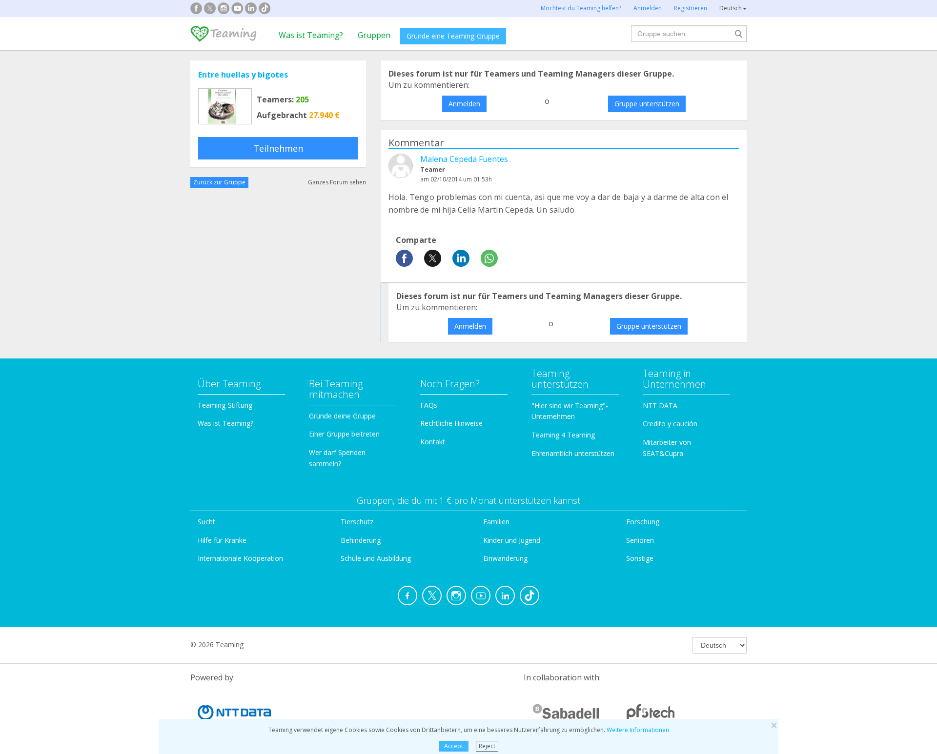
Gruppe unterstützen (646, 103)
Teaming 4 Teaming (563, 434)
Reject (487, 746)
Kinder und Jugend (511, 540)
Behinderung (361, 540)
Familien (496, 521)
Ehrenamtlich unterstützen (572, 453)
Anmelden (464, 103)
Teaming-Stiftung (225, 405)
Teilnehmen (278, 148)
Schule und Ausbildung (376, 558)
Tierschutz (357, 521)
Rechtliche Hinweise (451, 423)
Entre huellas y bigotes (243, 74)
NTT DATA (660, 405)
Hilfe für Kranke (222, 540)
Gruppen (374, 35)
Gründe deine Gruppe (342, 415)
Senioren (640, 540)
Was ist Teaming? (311, 35)
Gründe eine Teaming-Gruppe (453, 35)
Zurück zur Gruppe (219, 182)
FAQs (428, 405)
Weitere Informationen (638, 730)
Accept (453, 746)
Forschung (642, 521)
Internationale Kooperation (240, 558)
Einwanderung (505, 558)
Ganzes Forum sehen (337, 182)
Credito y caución (670, 423)
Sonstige (639, 558)
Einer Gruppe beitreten (344, 433)
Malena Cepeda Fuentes (464, 159)
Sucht (206, 521)
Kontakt (432, 441)
